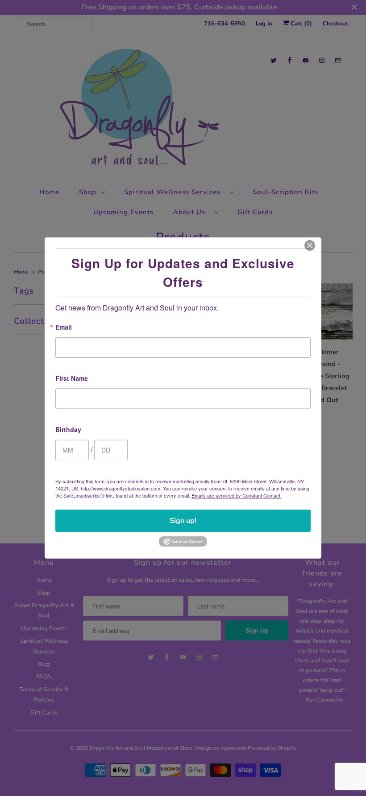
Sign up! (183, 521)
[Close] (310, 245)
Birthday (68, 430)
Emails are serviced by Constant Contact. (236, 495)
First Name (71, 379)
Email (63, 327)
